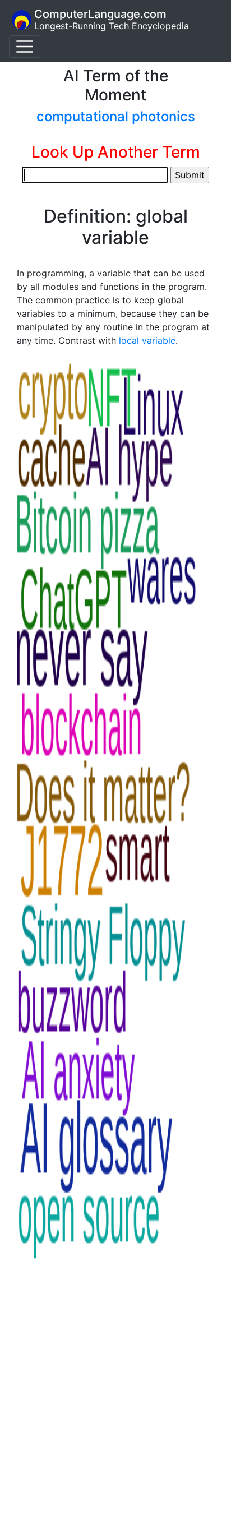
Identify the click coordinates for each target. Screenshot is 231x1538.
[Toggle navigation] (24, 46)
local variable (147, 340)
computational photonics (115, 116)
